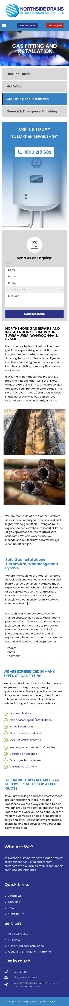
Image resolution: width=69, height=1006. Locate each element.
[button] (4, 25)
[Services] (34, 903)
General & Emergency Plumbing (32, 111)
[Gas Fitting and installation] (34, 947)
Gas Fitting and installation (28, 99)
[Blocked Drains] (34, 935)
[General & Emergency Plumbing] (34, 953)
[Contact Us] (34, 915)
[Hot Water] (34, 941)
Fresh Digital (48, 1001)
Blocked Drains (18, 74)
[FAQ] (34, 909)
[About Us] (34, 897)
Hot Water (15, 86)
